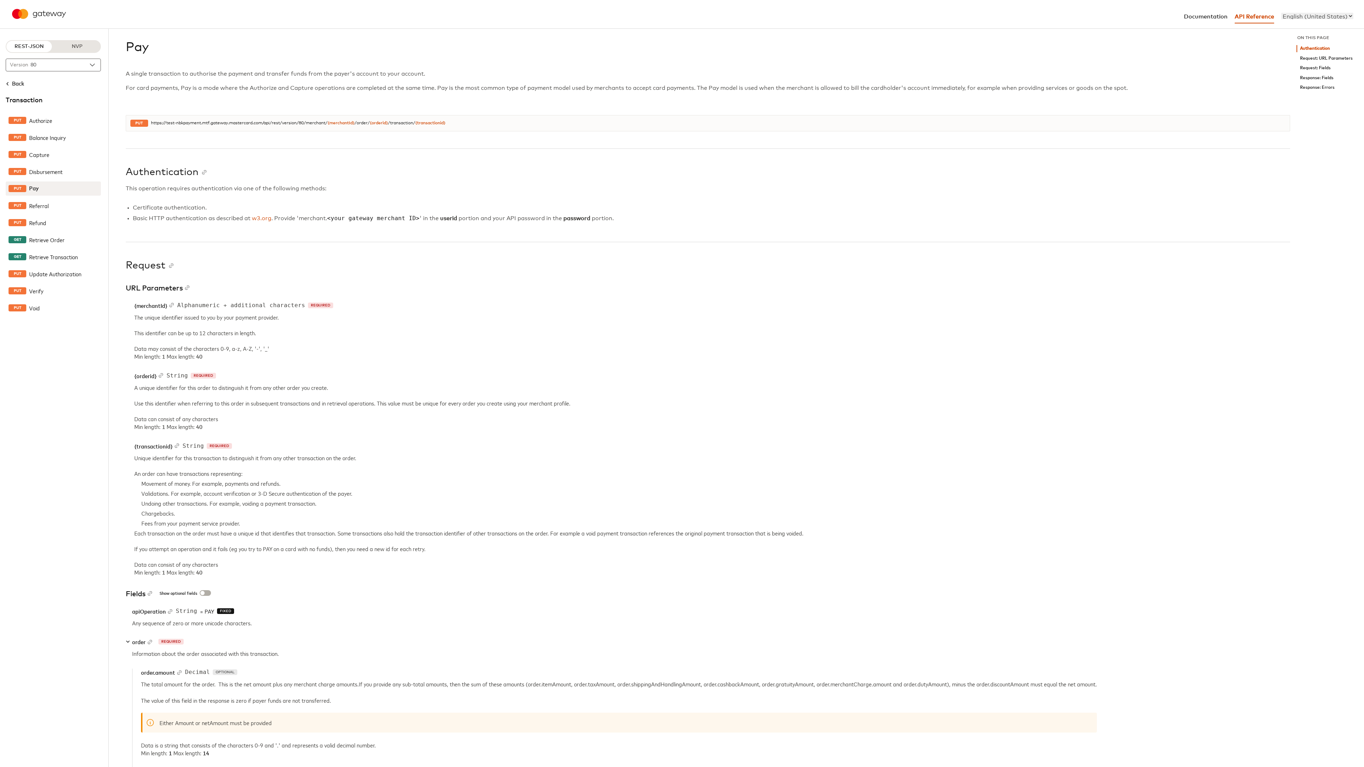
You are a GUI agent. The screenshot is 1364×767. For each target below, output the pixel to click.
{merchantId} (341, 123)
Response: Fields (1316, 78)
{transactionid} (430, 123)
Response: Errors (1317, 87)
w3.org (261, 218)
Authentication (1315, 48)
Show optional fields (178, 594)
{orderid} (379, 123)
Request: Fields (1315, 68)
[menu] (1317, 16)
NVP (77, 46)
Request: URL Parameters (1326, 58)
